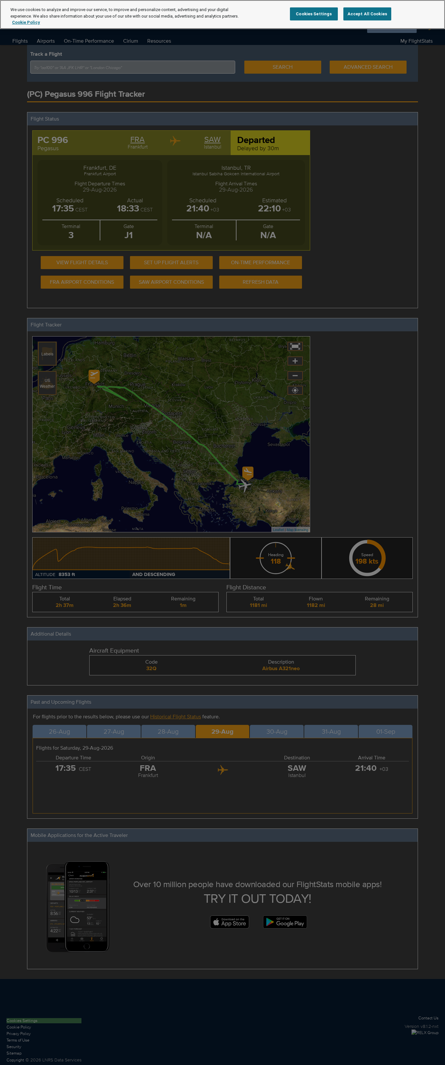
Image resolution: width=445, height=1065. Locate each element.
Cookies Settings (314, 13)
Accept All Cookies (367, 13)
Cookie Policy (26, 22)
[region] (222, 14)
